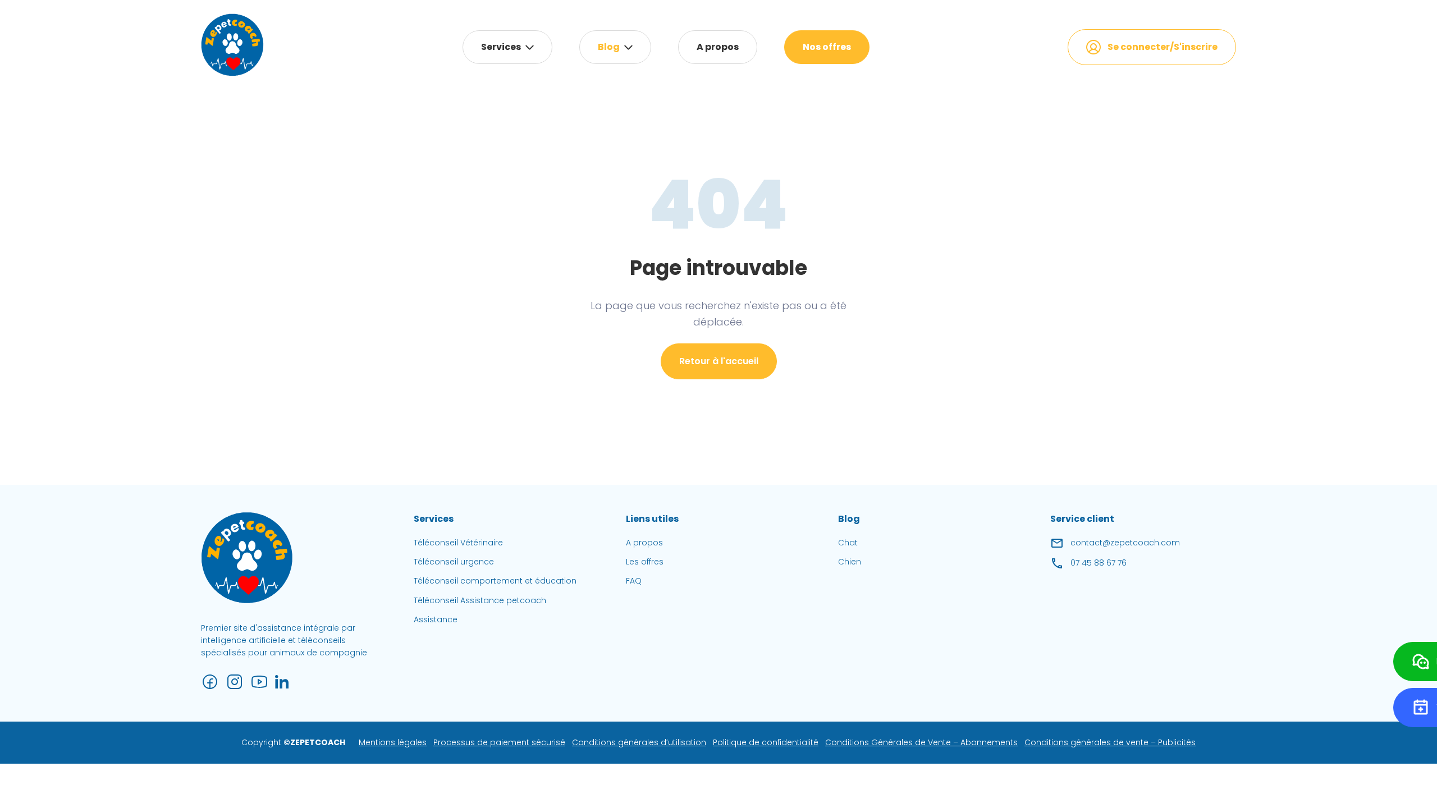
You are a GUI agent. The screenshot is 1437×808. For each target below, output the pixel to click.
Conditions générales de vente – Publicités (1110, 742)
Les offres (644, 561)
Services (501, 46)
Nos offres (827, 46)
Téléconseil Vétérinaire (458, 542)
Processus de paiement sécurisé (499, 742)
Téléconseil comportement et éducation (495, 580)
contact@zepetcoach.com (1125, 542)
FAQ (634, 580)
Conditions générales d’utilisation (639, 742)
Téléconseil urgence (454, 561)
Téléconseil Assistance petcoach (480, 600)
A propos (718, 46)
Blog (609, 46)
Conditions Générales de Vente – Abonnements (921, 742)
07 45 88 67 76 (1098, 562)
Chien (849, 561)
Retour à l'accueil (718, 361)
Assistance (435, 619)
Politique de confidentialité (765, 742)
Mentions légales (393, 742)
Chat (848, 542)
